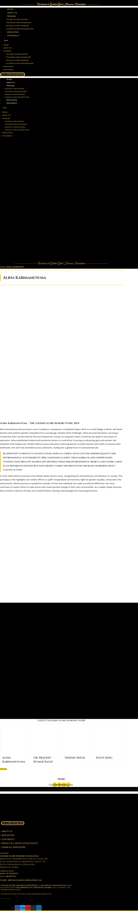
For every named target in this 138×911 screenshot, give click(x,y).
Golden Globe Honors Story (19, 29)
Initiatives (13, 32)
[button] (52, 40)
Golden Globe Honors (17, 19)
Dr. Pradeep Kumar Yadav (43, 760)
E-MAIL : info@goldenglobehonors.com (21, 880)
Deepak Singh (75, 758)
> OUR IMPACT (7, 839)
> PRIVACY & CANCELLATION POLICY (19, 843)
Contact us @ (6, 871)
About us (12, 12)
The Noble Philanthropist (18, 22)
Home (10, 9)
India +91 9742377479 (9, 873)
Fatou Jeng (104, 758)
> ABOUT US (6, 831)
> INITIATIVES (7, 835)
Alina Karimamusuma (13, 760)
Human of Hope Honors (17, 26)
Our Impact (13, 35)
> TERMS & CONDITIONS (12, 847)
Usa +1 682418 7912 (8, 876)
